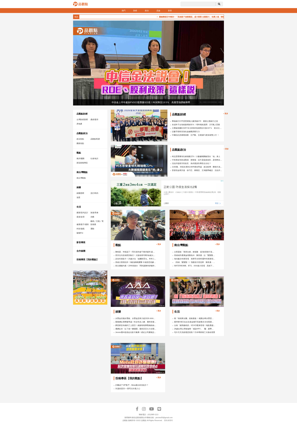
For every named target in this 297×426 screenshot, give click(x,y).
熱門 (123, 11)
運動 (92, 229)
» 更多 (225, 113)
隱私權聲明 (168, 420)
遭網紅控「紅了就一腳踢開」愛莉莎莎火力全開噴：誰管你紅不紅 (136, 329)
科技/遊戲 (80, 229)
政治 (147, 11)
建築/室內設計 (82, 213)
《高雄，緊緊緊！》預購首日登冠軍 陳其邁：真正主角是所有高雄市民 (194, 262)
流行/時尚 (94, 193)
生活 (79, 207)
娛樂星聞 (80, 193)
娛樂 (79, 187)
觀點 (79, 153)
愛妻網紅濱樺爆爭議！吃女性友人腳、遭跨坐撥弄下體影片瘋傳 (136, 322)
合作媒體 (81, 251)
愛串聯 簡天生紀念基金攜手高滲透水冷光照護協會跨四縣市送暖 (194, 322)
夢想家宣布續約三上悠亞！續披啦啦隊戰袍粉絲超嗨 (136, 325)
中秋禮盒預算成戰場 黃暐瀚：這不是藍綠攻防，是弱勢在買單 (197, 160)
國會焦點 (80, 143)
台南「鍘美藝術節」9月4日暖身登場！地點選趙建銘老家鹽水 (194, 325)
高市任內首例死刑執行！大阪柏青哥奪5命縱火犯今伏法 (136, 255)
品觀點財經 (82, 114)
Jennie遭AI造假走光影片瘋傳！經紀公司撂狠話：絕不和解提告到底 (136, 332)
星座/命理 (80, 217)
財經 (135, 11)
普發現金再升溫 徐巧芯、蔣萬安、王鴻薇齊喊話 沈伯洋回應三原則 (197, 170)
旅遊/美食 (94, 213)
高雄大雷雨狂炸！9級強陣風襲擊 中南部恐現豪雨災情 (136, 262)
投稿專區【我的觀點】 (88, 259)
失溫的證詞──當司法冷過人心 (127, 388)
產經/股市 (94, 120)
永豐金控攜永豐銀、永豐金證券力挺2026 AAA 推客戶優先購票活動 (136, 318)
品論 (158, 11)
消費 (92, 217)
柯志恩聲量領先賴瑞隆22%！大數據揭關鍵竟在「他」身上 (196, 156)
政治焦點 (80, 139)
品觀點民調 (95, 139)
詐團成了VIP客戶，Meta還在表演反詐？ (131, 385)
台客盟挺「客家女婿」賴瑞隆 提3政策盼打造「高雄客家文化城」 (194, 252)
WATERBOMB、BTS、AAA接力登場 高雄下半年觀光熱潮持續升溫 (194, 266)
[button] (221, 63)
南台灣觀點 (82, 172)
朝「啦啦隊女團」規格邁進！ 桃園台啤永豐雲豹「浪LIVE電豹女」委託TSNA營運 (194, 318)
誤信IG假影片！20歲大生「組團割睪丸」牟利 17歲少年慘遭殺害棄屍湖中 (136, 259)
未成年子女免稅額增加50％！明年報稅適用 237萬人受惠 (196, 124)
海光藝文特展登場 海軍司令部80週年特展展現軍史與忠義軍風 (194, 259)
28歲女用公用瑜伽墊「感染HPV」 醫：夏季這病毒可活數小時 (194, 329)
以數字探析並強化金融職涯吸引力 (186, 131)
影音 (170, 11)
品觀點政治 (82, 133)
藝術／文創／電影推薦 (96, 222)
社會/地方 (94, 159)
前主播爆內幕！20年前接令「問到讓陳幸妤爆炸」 (135, 266)
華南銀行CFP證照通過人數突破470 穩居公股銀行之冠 (195, 121)
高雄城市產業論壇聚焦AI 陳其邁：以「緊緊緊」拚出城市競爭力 (194, 255)
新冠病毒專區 (82, 163)
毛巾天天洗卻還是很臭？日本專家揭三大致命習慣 (194, 332)
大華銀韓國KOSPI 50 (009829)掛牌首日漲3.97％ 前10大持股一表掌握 (197, 128)
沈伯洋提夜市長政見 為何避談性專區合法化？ (191, 163)
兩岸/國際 (80, 159)
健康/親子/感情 (83, 224)
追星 (78, 197)
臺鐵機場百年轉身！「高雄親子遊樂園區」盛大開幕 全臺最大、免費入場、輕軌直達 (178, 17)
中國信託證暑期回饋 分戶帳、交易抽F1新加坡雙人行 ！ (195, 135)
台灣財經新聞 (82, 120)
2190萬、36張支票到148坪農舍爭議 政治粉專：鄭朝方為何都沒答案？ (197, 167)
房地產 (79, 124)
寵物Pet (80, 233)
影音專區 (81, 242)
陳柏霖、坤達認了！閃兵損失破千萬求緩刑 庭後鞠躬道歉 (136, 252)
